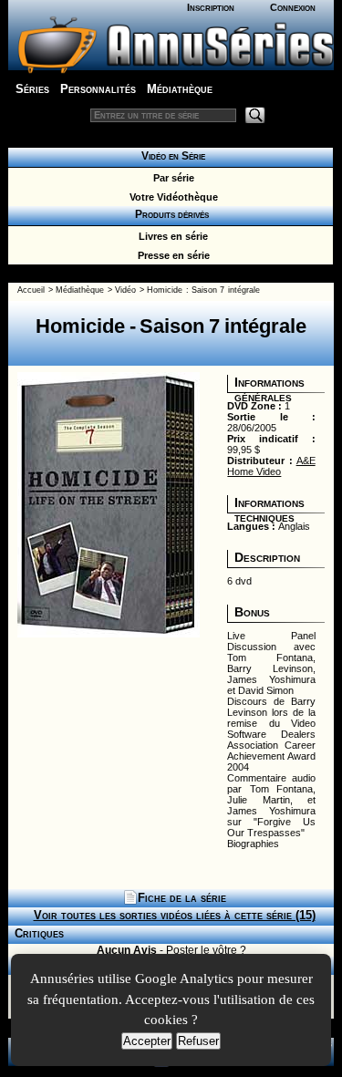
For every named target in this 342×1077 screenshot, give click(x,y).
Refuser (198, 1041)
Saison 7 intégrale (226, 290)
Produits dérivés (170, 214)
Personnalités (98, 89)
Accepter (147, 1041)
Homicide (164, 290)
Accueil (31, 290)
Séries (32, 89)
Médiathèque (179, 89)
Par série (171, 177)
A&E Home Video (271, 466)
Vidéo (125, 290)
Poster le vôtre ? (206, 950)
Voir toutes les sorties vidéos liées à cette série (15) (175, 915)
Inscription (210, 7)
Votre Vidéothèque (171, 197)
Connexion (293, 7)
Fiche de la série (182, 898)
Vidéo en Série (170, 156)
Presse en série (171, 255)
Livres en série (170, 236)
